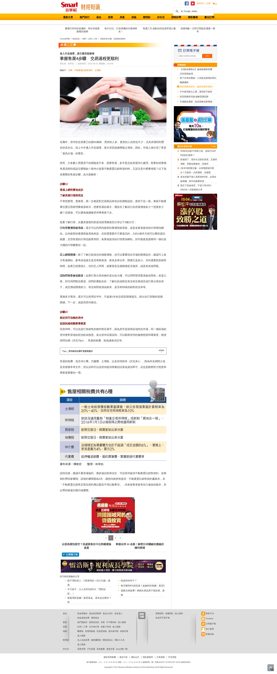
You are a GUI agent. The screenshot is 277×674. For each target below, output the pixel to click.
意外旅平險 (113, 631)
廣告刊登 (123, 657)
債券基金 (95, 618)
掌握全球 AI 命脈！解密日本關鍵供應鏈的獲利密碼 (140, 546)
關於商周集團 (110, 657)
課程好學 (176, 17)
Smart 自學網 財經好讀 (91, 7)
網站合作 (135, 657)
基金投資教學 (95, 613)
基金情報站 (82, 613)
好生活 (161, 17)
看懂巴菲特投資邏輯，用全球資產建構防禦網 (82, 30)
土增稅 (98, 70)
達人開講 (122, 622)
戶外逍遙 (91, 649)
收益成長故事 (83, 618)
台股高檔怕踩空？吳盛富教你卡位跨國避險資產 (86, 546)
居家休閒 (81, 649)
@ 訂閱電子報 (70, 555)
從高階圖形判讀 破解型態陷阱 (194, 96)
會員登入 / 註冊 (204, 3)
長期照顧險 (90, 631)
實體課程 (160, 613)
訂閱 (207, 56)
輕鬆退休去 (108, 640)
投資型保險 (102, 631)
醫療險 (80, 631)
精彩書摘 (193, 17)
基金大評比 (108, 613)
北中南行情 (94, 627)
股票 (110, 17)
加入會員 (209, 629)
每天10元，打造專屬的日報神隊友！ (120, 30)
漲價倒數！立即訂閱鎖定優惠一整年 (197, 30)
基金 (98, 17)
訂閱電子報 (210, 624)
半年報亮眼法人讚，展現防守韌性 (196, 91)
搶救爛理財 (96, 640)
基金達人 (118, 613)
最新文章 (68, 17)
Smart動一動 (122, 649)
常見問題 (172, 657)
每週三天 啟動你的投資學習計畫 (159, 28)
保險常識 (124, 631)
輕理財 (146, 17)
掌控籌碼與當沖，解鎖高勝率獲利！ (197, 86)
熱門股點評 (82, 622)
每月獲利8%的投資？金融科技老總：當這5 (143, 585)
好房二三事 (82, 627)
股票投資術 (94, 622)
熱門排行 (85, 17)
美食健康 (101, 649)
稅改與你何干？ (129, 580)
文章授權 (161, 657)
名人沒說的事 (83, 640)
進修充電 (110, 649)
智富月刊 (209, 613)
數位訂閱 (209, 17)
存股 (103, 622)
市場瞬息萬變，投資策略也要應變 (196, 101)
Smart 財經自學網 (71, 7)
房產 (122, 17)
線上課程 (179, 613)
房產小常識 (106, 627)
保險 (133, 17)
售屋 (70, 70)
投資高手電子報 (163, 618)
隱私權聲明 (148, 657)
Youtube (209, 618)
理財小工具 (119, 640)
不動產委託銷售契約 (83, 70)
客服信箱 (209, 634)
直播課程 (169, 613)
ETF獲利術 (111, 622)
